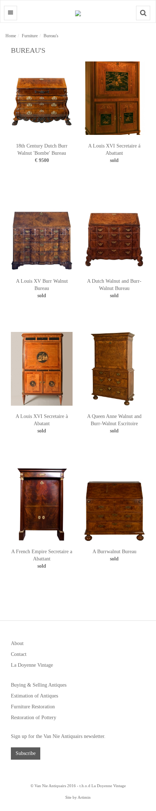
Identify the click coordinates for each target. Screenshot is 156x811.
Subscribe (26, 753)
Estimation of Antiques (34, 696)
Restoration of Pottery (33, 717)
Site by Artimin (78, 797)
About (17, 643)
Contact (18, 654)
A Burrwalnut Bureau (114, 551)
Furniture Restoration (33, 706)
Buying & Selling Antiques (38, 685)
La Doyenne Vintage (32, 665)
